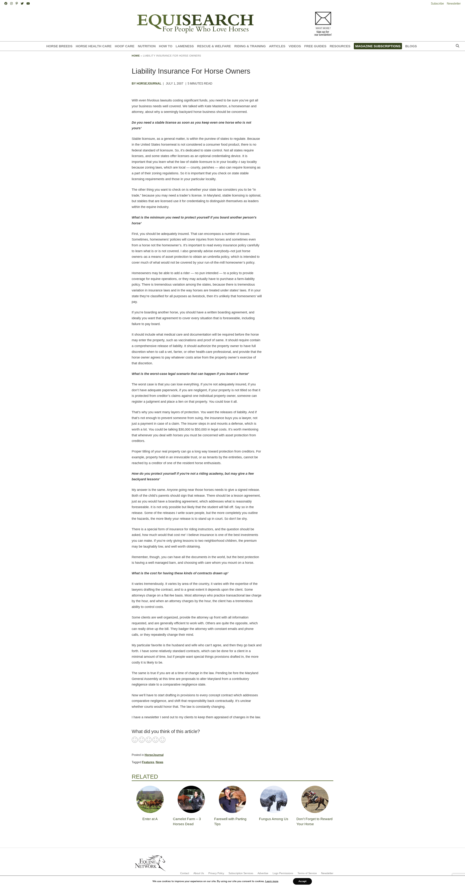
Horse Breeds (59, 46)
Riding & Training (250, 46)
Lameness (185, 46)
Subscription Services (241, 873)
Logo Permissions (283, 873)
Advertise (263, 873)
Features (148, 762)
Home (136, 55)
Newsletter (454, 3)
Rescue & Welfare (214, 46)
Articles (277, 46)
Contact (184, 873)
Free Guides (315, 46)
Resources (340, 46)
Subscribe (437, 3)
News (159, 762)
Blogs (411, 46)
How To (165, 46)
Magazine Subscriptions (378, 46)
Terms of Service (307, 873)
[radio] (135, 740)
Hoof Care (124, 46)
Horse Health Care (94, 46)
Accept (302, 881)
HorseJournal (154, 754)
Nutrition (147, 46)
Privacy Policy (216, 873)
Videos (295, 46)
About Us (198, 873)
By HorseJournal (146, 83)
